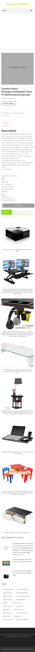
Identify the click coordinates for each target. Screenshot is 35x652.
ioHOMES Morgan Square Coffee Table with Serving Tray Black (29, 88)
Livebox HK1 (19, 606)
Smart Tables (21, 113)
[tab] (18, 123)
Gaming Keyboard (7, 599)
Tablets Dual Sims (8, 619)
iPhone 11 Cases (16, 603)
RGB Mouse (6, 609)
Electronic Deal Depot (17, 4)
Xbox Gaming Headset (22, 619)
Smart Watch (17, 616)
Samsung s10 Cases (18, 609)
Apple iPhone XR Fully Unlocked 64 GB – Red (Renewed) (32, 88)
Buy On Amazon (9, 103)
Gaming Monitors (20, 599)
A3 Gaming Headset (8, 589)
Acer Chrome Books (23, 589)
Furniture (6, 115)
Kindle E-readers (7, 606)
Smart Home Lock (7, 613)
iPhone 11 (5, 603)
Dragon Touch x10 (7, 596)
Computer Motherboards (22, 592)
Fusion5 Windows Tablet (22, 596)
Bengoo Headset (7, 592)
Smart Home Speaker (22, 613)
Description (6, 123)
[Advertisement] (17, 31)
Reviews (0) (6, 126)
